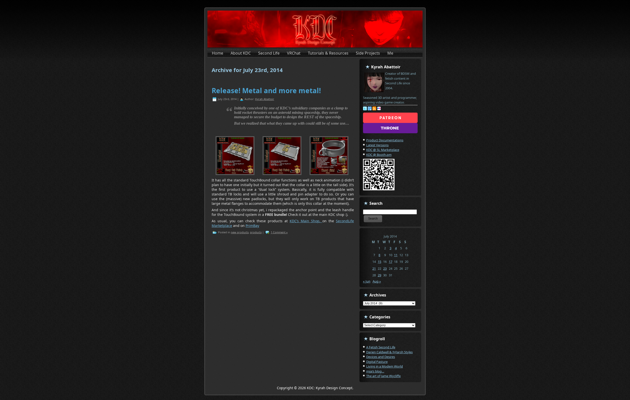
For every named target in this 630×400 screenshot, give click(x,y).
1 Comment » (279, 232)
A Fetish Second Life (380, 347)
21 (374, 268)
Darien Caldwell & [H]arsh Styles (389, 352)
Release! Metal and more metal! (266, 90)
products (256, 232)
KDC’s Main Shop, (306, 221)
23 (385, 268)
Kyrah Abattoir (264, 99)
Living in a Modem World (384, 366)
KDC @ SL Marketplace (382, 150)
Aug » (377, 281)
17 (390, 261)
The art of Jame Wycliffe (383, 376)
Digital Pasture (377, 361)
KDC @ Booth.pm (379, 154)
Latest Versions (377, 145)
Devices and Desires (380, 357)
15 (379, 261)
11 (395, 255)
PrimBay (252, 225)
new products (240, 232)
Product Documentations (384, 140)
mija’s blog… (375, 371)
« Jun (366, 281)
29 (379, 275)
